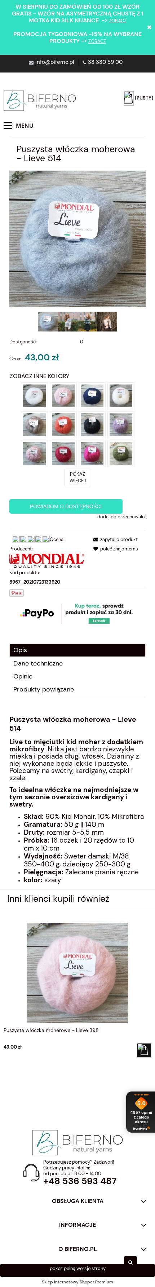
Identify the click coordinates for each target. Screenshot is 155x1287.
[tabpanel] (77, 799)
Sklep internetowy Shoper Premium (77, 1282)
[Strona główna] (39, 101)
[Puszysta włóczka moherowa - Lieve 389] (121, 424)
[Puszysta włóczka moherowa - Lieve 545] (63, 453)
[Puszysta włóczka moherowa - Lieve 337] (34, 453)
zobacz (118, 21)
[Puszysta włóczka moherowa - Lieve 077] (92, 453)
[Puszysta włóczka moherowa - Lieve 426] (121, 395)
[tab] (77, 650)
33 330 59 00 (105, 62)
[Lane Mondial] (46, 560)
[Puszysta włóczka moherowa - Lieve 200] (92, 424)
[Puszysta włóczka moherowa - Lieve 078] (121, 453)
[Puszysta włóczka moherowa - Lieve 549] (63, 424)
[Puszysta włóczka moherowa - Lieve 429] (34, 424)
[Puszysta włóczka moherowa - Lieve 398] (63, 395)
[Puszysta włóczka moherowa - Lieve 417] (92, 395)
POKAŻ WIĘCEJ (78, 477)
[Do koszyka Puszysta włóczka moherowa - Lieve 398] (144, 1050)
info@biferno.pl (54, 62)
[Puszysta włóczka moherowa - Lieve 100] (34, 395)
